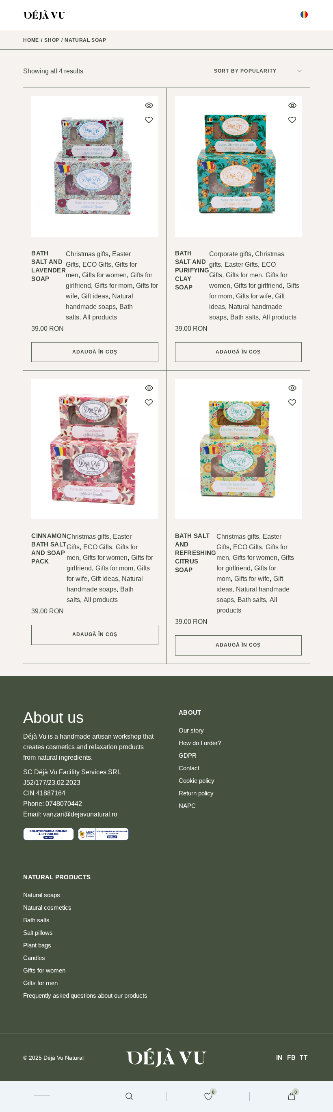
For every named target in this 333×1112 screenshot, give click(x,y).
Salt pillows (38, 932)
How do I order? (200, 742)
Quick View (149, 105)
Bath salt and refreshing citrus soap (195, 552)
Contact (189, 768)
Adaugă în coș (94, 352)
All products (100, 317)
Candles (34, 957)
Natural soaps (41, 894)
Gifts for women (104, 275)
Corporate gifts (230, 254)
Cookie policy (196, 780)
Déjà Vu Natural (63, 1057)
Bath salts (244, 317)
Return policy (196, 793)
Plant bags (37, 945)
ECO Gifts (96, 264)
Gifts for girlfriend (258, 285)
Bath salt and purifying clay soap (192, 270)
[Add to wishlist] (149, 120)
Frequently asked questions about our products (85, 995)
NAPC (187, 805)
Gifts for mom (113, 285)
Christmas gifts (87, 254)
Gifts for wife (253, 296)
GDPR (188, 755)
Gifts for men (244, 275)
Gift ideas (94, 296)
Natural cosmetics (47, 907)
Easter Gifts (241, 264)
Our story (191, 730)
